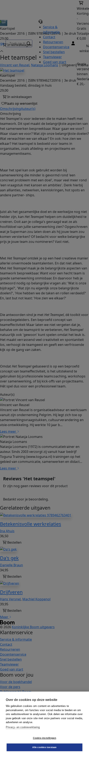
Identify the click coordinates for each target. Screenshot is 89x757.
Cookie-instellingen (44, 738)
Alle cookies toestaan (44, 747)
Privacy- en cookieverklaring (23, 727)
